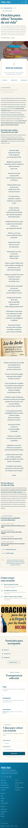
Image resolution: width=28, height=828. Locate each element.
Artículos (2, 798)
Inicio (2, 8)
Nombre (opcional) (6, 740)
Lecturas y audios (4, 803)
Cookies (11, 826)
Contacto (2, 816)
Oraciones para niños (8, 8)
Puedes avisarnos (5, 711)
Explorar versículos (13, 662)
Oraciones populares (5, 787)
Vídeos (2, 800)
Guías (2, 796)
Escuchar (5, 80)
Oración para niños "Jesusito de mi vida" (10, 90)
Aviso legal (3, 826)
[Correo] (10, 777)
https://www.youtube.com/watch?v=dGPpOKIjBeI (12, 115)
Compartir (13, 37)
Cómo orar (3, 790)
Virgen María (17, 790)
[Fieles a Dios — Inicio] (6, 2)
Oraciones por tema (5, 785)
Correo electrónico (6, 746)
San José (17, 785)
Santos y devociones (19, 783)
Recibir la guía (14, 753)
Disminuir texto (14, 80)
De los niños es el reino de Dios (8, 92)
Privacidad (7, 826)
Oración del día (4, 783)
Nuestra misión (4, 811)
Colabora (2, 814)
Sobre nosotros (4, 809)
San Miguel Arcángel (19, 787)
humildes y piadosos (17, 492)
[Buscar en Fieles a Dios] (22, 2)
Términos (16, 826)
